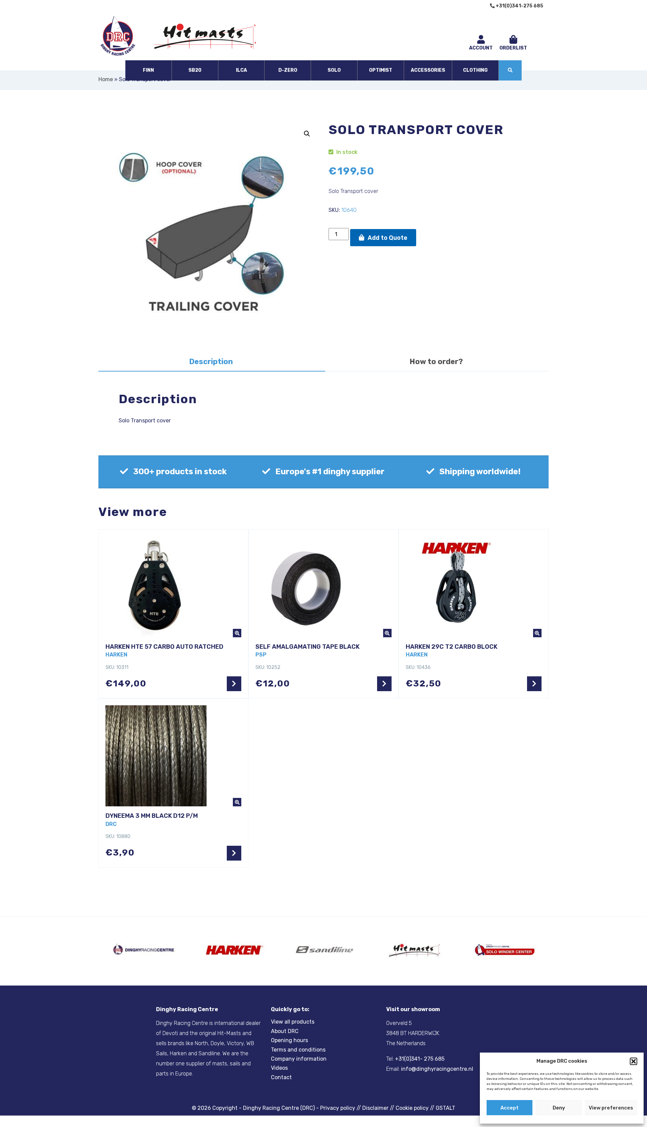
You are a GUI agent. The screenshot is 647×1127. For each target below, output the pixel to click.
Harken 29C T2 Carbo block (451, 646)
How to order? (436, 361)
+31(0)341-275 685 (519, 6)
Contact (281, 1077)
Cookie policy (412, 1108)
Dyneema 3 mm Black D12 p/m (151, 815)
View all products (292, 1022)
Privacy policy (337, 1108)
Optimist (380, 70)
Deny (559, 1108)
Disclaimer (375, 1108)
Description (211, 361)
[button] (633, 1061)
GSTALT (445, 1108)
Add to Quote (387, 238)
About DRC (285, 1031)
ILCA (241, 70)
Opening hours (289, 1040)
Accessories (428, 70)
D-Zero (287, 70)
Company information (299, 1059)
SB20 (195, 70)
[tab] (211, 362)
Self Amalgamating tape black (307, 646)
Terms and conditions (298, 1049)
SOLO (334, 70)
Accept (509, 1108)
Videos (279, 1068)
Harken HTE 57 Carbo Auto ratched (164, 646)
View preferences (611, 1108)
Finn (148, 70)
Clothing (475, 70)
